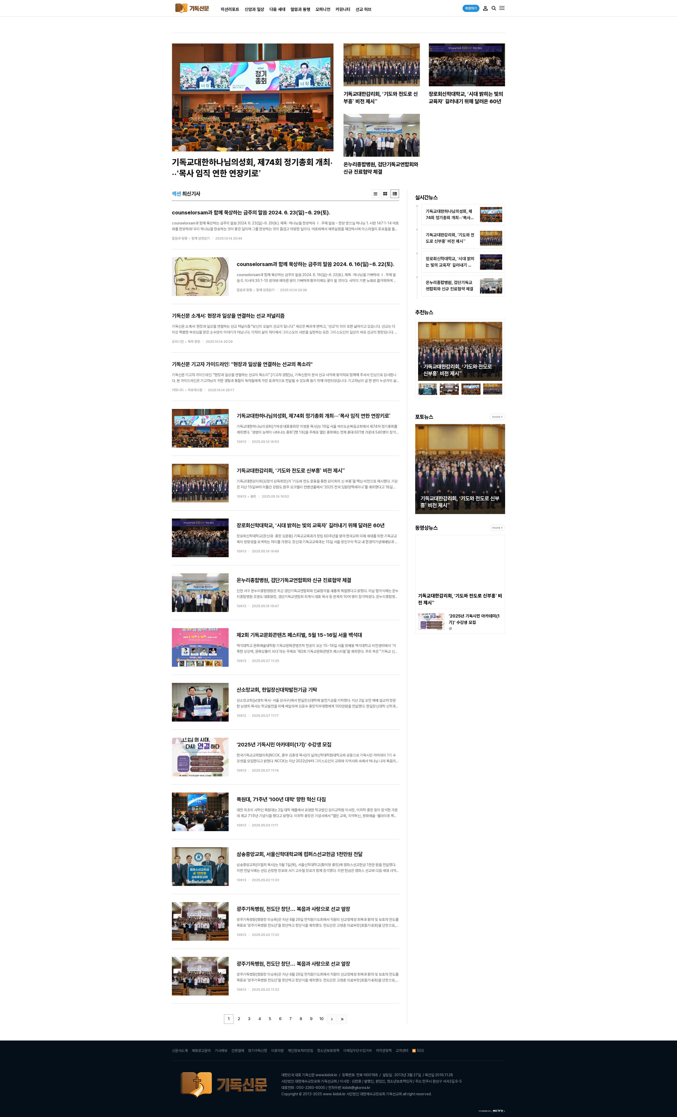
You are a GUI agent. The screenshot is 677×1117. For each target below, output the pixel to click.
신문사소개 (180, 1050)
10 (321, 1018)
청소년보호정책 (328, 1050)
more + (497, 417)
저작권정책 (384, 1050)
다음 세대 (277, 9)
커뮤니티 (343, 9)
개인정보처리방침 (300, 1050)
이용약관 (277, 1050)
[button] (422, 352)
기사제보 (221, 1050)
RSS (420, 1050)
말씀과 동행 (300, 9)
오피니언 (322, 9)
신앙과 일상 (254, 9)
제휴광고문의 (201, 1050)
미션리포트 (230, 9)
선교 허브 (364, 9)
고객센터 (402, 1050)
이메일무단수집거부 (357, 1050)
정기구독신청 (257, 1050)
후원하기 (471, 8)
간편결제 (237, 1050)
